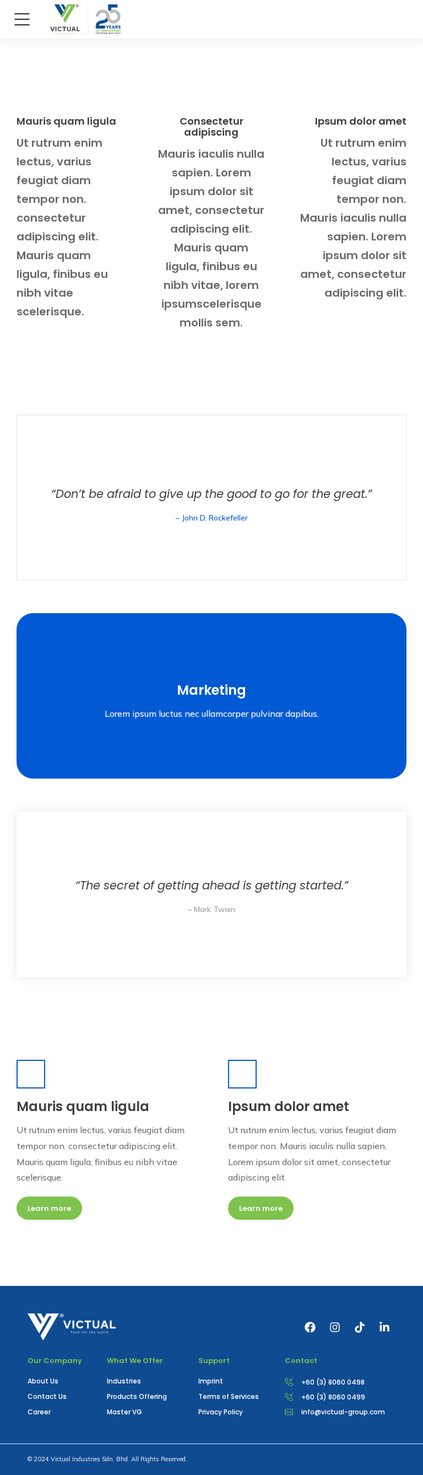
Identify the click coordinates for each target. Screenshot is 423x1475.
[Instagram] (335, 1327)
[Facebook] (310, 1327)
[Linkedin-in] (384, 1327)
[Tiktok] (360, 1327)
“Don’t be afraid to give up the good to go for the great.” (211, 494)
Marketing (211, 690)
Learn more (49, 1208)
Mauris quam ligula (66, 121)
